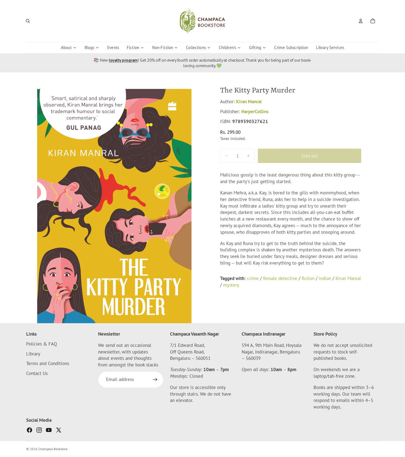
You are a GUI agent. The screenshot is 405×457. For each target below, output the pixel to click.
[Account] (361, 21)
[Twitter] (58, 430)
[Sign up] (155, 379)
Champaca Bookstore (53, 449)
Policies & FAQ (41, 344)
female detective (280, 278)
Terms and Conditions (47, 364)
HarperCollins (254, 111)
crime (253, 278)
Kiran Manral (249, 102)
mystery (231, 285)
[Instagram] (39, 430)
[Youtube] (48, 430)
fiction (308, 278)
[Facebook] (29, 430)
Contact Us (37, 373)
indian (325, 278)
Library (33, 354)
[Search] (28, 21)
